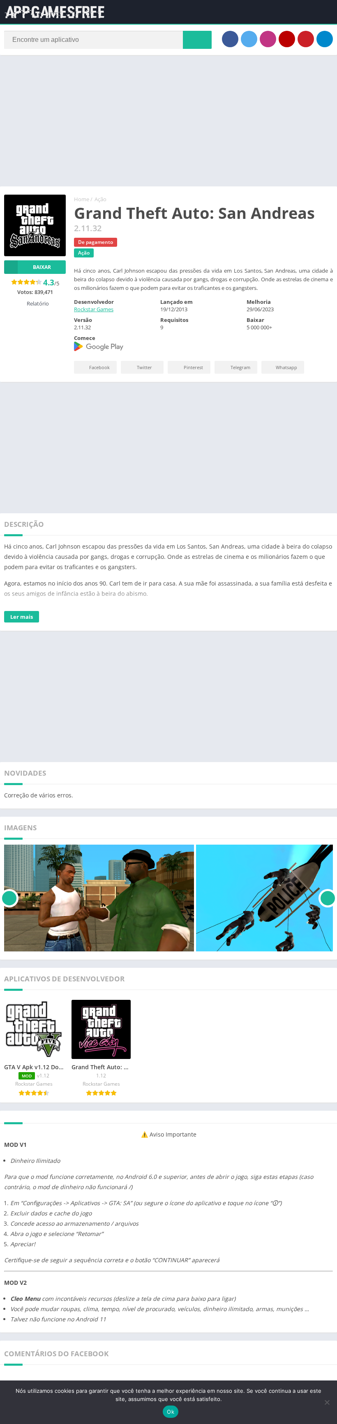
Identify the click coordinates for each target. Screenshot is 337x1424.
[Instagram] (268, 39)
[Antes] (9, 898)
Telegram (240, 367)
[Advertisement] (168, 120)
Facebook (99, 367)
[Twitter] (249, 39)
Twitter (144, 367)
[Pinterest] (306, 39)
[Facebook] (230, 39)
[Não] (327, 1402)
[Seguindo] (328, 898)
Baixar (42, 267)
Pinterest (193, 367)
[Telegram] (324, 39)
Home (81, 199)
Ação (100, 199)
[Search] (197, 40)
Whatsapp (286, 367)
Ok (170, 1411)
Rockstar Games (93, 309)
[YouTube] (287, 39)
